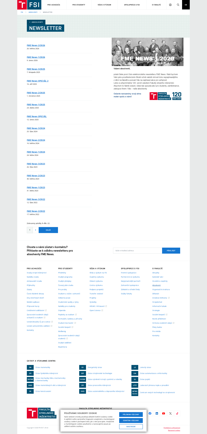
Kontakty (30, 330)
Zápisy (29, 289)
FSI (22, 12)
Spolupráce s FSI (132, 5)
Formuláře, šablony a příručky (70, 319)
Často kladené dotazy (35, 293)
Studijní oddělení (64, 343)
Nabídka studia (33, 277)
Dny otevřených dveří (35, 298)
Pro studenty (78, 5)
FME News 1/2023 (36, 187)
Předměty (62, 273)
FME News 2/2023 (36, 175)
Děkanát (155, 293)
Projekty (93, 298)
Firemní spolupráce (128, 273)
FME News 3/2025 (36, 69)
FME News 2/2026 (36, 45)
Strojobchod (157, 302)
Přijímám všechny (131, 414)
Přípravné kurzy (33, 306)
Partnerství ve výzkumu (130, 277)
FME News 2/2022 (36, 211)
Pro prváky (62, 289)
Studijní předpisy (64, 281)
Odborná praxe (64, 298)
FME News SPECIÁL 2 (37, 81)
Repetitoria (62, 347)
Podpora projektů (96, 289)
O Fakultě (156, 5)
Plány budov (157, 327)
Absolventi (33, 12)
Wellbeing (62, 331)
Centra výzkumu (96, 285)
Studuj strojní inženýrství (36, 273)
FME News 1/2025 (36, 104)
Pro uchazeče (53, 5)
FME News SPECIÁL (37, 116)
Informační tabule (159, 306)
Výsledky (93, 302)
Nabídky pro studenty (66, 306)
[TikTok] (177, 413)
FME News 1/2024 (36, 152)
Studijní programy (65, 277)
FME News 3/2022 (36, 199)
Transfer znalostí (96, 293)
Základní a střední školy (130, 289)
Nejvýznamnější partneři (130, 281)
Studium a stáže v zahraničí (69, 293)
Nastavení (130, 427)
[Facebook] (150, 413)
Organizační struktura (161, 289)
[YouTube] (164, 413)
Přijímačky (31, 285)
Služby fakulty (126, 293)
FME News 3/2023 (36, 163)
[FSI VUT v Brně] (29, 5)
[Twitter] (170, 413)
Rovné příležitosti (159, 319)
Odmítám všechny (131, 420)
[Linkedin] (157, 413)
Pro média (156, 331)
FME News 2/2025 (36, 92)
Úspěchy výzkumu (97, 277)
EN (186, 5)
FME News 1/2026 (36, 57)
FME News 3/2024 (36, 128)
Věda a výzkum (104, 5)
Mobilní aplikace (33, 302)
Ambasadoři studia (34, 281)
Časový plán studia (65, 285)
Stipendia (62, 310)
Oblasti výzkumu (96, 281)
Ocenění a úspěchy (160, 281)
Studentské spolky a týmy (68, 302)
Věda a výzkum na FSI (98, 273)
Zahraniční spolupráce (130, 285)
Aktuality (155, 273)
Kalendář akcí (157, 277)
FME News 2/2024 (36, 140)
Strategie (156, 310)
